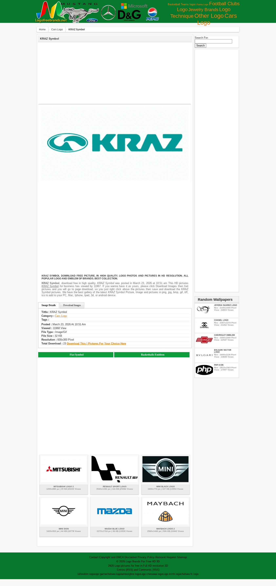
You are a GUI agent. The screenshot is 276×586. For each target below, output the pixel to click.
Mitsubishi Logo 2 (64, 486)
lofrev (81, 573)
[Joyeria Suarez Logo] (204, 315)
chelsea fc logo (189, 573)
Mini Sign (64, 529)
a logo (159, 573)
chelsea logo (113, 573)
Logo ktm (168, 573)
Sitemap (182, 557)
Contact (93, 557)
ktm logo (89, 573)
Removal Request (165, 557)
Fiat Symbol (77, 354)
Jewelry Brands (203, 9)
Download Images (72, 305)
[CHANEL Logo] (204, 330)
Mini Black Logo (165, 486)
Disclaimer (130, 557)
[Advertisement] (115, 72)
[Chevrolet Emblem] (204, 345)
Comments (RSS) (149, 569)
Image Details (49, 305)
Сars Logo (57, 29)
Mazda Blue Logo (114, 529)
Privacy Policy (146, 557)
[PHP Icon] (204, 375)
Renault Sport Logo (114, 486)
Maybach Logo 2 (165, 529)
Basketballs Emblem (152, 354)
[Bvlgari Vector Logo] (204, 360)
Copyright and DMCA (111, 557)
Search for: (202, 37)
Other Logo (209, 16)
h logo (177, 573)
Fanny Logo (202, 4)
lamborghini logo (130, 573)
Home (42, 29)
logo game (100, 573)
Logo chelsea (148, 573)
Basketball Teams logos (182, 4)
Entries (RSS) (125, 569)
